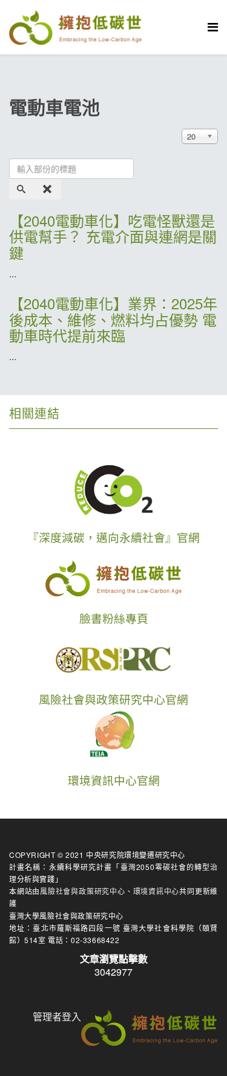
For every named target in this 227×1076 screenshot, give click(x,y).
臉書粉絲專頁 (113, 618)
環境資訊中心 (156, 891)
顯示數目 (170, 139)
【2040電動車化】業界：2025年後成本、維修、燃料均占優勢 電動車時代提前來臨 (113, 319)
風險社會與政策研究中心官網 (113, 699)
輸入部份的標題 (18, 139)
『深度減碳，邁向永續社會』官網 (113, 537)
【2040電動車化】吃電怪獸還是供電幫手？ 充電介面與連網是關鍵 (113, 236)
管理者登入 (57, 1016)
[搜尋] (22, 189)
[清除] (48, 189)
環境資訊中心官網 (114, 780)
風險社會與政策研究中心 (82, 891)
